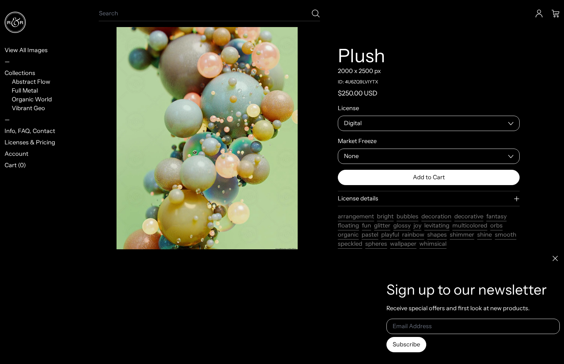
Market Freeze (357, 141)
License (348, 108)
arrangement (356, 216)
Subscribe (406, 344)
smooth (505, 234)
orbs (496, 225)
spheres (376, 243)
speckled (350, 243)
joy (417, 225)
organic (348, 234)
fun (366, 225)
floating (348, 225)
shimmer (462, 234)
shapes (437, 234)
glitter (382, 225)
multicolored (469, 225)
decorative (468, 216)
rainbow (413, 234)
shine (484, 234)
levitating (436, 225)
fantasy (496, 216)
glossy (402, 225)
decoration (436, 216)
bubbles (407, 216)
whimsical (432, 243)
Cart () (15, 165)
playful (390, 234)
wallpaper (403, 243)
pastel (370, 234)
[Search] (315, 13)
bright (385, 216)
